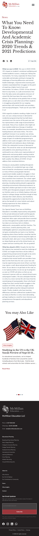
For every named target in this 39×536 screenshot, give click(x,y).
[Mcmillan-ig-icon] (8, 524)
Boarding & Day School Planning (10, 440)
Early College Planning (8, 442)
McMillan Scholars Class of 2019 (17, 352)
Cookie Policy (21, 530)
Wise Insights (5, 487)
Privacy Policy (12, 530)
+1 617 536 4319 (10, 423)
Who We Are (5, 474)
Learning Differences (7, 454)
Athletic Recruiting (7, 459)
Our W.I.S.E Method (7, 477)
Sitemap (28, 530)
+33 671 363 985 (12, 426)
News (5, 17)
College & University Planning (9, 445)
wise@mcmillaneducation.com (14, 429)
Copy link (33, 61)
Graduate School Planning (8, 450)
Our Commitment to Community (10, 479)
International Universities (8, 452)
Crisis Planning (6, 457)
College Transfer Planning (8, 447)
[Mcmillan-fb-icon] (3, 524)
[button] (33, 5)
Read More (6, 370)
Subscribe (19, 512)
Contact (4, 491)
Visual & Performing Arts (8, 462)
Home (3, 483)
